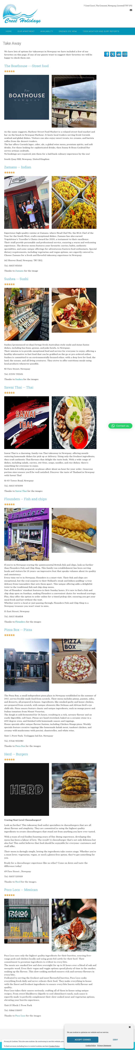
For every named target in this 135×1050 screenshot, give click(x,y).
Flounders (20, 622)
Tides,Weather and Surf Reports (101, 31)
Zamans (19, 271)
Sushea (19, 379)
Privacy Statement (104, 1045)
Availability (46, 31)
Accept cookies (83, 1040)
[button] (129, 1027)
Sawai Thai (21, 491)
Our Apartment (26, 31)
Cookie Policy (91, 1045)
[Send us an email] (131, 10)
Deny (115, 1040)
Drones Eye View (68, 31)
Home (9, 31)
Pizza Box (20, 746)
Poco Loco (20, 1016)
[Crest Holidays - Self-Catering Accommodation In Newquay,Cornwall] (22, 14)
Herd (17, 882)
